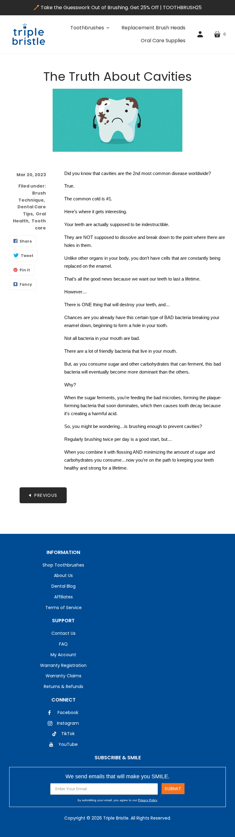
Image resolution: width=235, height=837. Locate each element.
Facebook (68, 712)
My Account (63, 655)
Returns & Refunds (63, 686)
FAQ (63, 644)
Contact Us (63, 633)
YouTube (68, 744)
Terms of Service (63, 607)
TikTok (68, 734)
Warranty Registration (63, 665)
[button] (89, 27)
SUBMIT (173, 789)
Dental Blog (63, 586)
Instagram (68, 723)
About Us (63, 575)
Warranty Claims (63, 676)
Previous (45, 495)
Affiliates (63, 597)
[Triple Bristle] (28, 34)
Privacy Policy (147, 800)
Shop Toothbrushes (63, 565)
